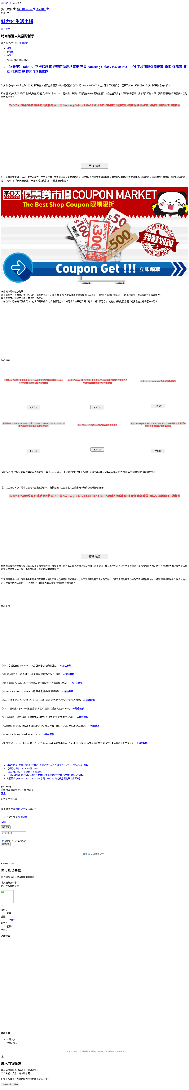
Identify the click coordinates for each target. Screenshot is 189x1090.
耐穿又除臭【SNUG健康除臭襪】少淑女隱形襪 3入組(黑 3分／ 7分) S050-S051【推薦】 (49, 765)
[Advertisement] (25, 327)
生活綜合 (23, 43)
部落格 (10, 52)
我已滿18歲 (6, 1084)
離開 (16, 1084)
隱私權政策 (110, 1051)
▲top (3, 822)
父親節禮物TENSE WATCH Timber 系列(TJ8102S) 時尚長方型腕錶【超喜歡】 (44, 778)
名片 (9, 55)
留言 (22, 809)
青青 (3, 793)
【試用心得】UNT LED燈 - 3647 (22, 768)
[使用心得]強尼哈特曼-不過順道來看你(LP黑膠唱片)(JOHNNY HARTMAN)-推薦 (45, 775)
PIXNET (74, 1051)
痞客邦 (16, 809)
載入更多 (5, 827)
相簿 (9, 48)
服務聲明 (120, 1051)
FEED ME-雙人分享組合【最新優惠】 (25, 772)
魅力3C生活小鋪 (17, 21)
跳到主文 (5, 29)
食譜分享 (22, 817)
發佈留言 (5, 844)
